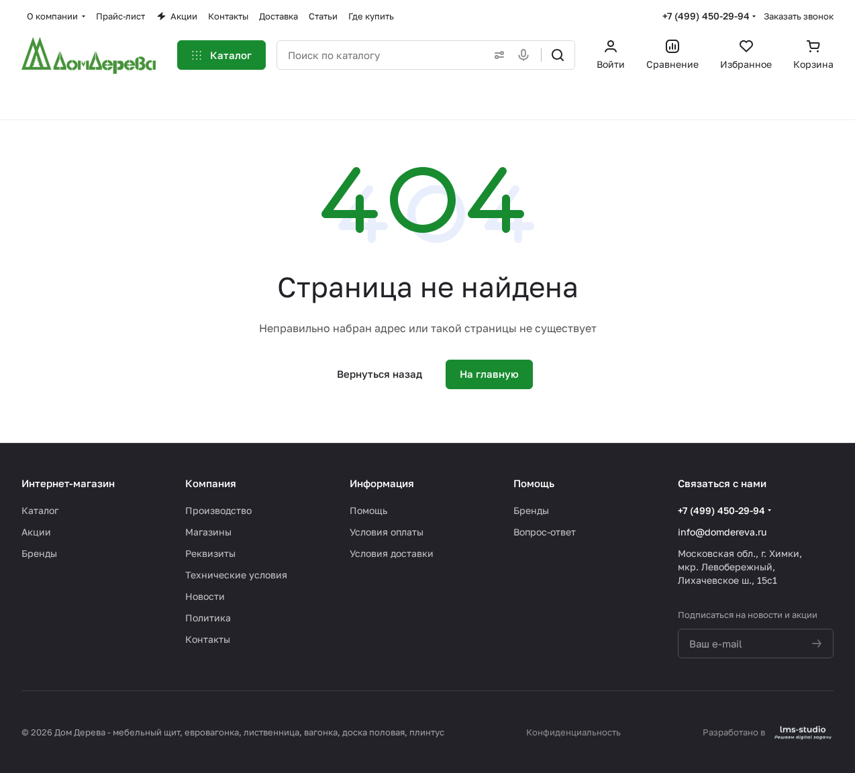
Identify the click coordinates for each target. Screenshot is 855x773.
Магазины (208, 531)
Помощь (368, 510)
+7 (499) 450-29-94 (706, 15)
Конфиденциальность (573, 732)
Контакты (207, 639)
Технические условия (236, 574)
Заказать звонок (799, 16)
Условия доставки (392, 553)
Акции (36, 531)
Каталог (39, 510)
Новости (205, 596)
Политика (208, 617)
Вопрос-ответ (544, 531)
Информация (382, 483)
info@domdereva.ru (722, 531)
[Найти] (557, 55)
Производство (218, 510)
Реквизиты (210, 553)
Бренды (39, 553)
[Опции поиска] (496, 55)
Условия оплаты (386, 531)
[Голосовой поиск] (526, 55)
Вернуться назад (379, 374)
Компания (210, 483)
